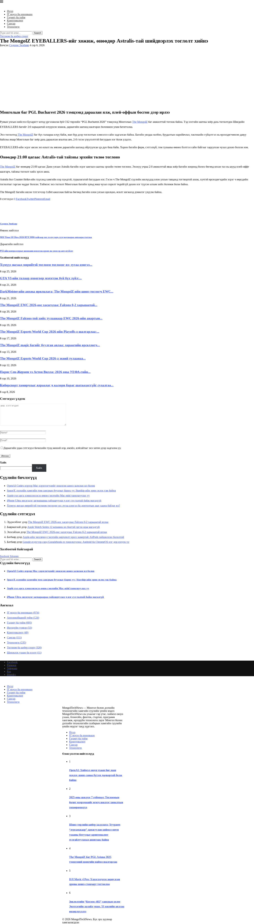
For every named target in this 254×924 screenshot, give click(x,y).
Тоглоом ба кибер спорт (24, 647)
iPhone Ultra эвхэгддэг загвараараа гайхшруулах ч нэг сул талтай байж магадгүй (54, 500)
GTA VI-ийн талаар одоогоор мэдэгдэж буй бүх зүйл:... (41, 278)
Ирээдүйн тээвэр (19, 627)
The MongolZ (140, 121)
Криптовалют (15, 20)
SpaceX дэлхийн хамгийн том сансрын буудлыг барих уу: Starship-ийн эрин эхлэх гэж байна (61, 490)
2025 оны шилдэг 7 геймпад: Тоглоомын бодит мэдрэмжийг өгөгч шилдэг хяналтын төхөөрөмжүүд (96, 802)
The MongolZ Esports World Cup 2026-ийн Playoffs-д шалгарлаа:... (49, 331)
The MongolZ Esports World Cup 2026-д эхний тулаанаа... (43, 358)
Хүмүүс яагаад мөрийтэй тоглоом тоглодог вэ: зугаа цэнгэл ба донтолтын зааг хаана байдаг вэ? (63, 505)
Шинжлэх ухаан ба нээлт (24, 652)
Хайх (3, 462)
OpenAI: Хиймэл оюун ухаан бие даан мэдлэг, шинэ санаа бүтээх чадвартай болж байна (95, 775)
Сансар (11, 23)
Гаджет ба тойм (16, 17)
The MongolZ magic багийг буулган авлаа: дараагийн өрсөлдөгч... (50, 345)
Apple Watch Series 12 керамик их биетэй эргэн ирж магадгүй (63, 527)
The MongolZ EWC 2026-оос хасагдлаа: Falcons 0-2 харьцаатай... (48, 305)
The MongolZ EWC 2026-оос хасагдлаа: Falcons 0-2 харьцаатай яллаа (68, 522)
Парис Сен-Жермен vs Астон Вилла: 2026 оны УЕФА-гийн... (45, 372)
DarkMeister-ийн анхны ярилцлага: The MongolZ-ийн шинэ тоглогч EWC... (56, 291)
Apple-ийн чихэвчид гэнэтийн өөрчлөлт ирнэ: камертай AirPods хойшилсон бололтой (73, 537)
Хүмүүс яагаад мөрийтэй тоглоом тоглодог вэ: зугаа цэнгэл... (46, 264)
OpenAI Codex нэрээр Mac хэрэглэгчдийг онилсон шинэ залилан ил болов (51, 485)
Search (37, 33)
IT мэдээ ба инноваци (19, 14)
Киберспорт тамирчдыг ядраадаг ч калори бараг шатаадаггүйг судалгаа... (57, 385)
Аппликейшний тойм (23, 617)
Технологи (13, 26)
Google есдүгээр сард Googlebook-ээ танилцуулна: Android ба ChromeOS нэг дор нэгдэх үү (76, 541)
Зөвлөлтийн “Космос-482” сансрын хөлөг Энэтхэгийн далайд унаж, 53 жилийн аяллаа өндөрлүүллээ (96, 906)
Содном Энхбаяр (19, 45)
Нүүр (10, 11)
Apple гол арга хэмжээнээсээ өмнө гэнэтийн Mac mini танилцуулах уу (48, 495)
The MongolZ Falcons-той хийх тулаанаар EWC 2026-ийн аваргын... (51, 318)
